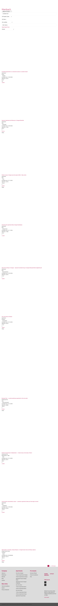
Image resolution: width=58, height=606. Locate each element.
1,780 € (3, 463)
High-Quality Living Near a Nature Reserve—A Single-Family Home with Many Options (19, 549)
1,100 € (3, 235)
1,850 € (3, 327)
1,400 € (3, 82)
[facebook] (45, 582)
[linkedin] (45, 585)
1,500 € (3, 278)
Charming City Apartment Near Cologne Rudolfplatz (12, 224)
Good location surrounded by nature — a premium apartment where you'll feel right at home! (20, 501)
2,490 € (3, 185)
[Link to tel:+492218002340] (43, 4)
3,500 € (3, 560)
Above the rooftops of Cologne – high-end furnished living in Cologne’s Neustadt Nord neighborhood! (22, 267)
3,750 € (3, 409)
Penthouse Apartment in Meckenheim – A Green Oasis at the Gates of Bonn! (17, 452)
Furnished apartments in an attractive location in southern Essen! (15, 71)
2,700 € (3, 512)
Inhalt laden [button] (46, 597)
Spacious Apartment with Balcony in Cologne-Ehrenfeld (13, 120)
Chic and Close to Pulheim (7, 316)
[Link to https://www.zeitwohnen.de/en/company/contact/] (43, 6)
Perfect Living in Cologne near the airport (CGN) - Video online (14, 175)
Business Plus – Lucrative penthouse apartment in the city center (15, 398)
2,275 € (3, 131)
